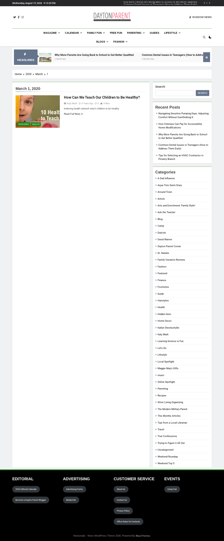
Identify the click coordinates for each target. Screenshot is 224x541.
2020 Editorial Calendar (26, 489)
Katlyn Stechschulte (168, 327)
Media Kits (71, 500)
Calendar (72, 32)
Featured (23, 124)
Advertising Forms (74, 489)
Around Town (165, 191)
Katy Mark (72, 103)
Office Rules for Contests (128, 521)
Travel (161, 429)
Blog (160, 219)
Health (36, 124)
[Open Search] (204, 37)
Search (160, 86)
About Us (121, 489)
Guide (161, 293)
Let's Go (162, 348)
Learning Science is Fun (170, 341)
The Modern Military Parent (172, 409)
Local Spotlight (166, 361)
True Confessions (167, 436)
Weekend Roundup (168, 456)
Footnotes (163, 286)
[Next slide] (209, 3)
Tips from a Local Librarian (172, 422)
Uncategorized (165, 449)
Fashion (118, 41)
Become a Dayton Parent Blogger (30, 500)
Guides (154, 32)
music (161, 375)
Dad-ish (162, 232)
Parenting (134, 32)
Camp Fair (172, 489)
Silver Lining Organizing (170, 402)
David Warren (165, 239)
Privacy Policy (123, 511)
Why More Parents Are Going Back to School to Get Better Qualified (81, 55)
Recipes (162, 395)
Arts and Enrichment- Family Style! (176, 205)
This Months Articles (169, 415)
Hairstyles (163, 300)
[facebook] (18, 17)
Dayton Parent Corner (169, 246)
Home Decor (165, 320)
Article (161, 198)
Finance (162, 280)
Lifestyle (170, 32)
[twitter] (14, 17)
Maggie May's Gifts (168, 368)
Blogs (100, 41)
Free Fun (116, 32)
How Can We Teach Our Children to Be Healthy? (102, 97)
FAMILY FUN (94, 32)
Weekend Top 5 (166, 463)
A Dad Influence (166, 178)
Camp (161, 225)
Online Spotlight (166, 381)
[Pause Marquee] (206, 57)
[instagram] (22, 17)
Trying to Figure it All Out (171, 443)
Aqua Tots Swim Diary (170, 185)
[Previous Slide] (204, 3)
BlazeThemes (143, 535)
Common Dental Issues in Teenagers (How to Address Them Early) (160, 3)
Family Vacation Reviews (171, 259)
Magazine (50, 32)
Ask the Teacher (166, 212)
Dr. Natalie (163, 253)
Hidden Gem (164, 314)
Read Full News (72, 114)
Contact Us (122, 500)
